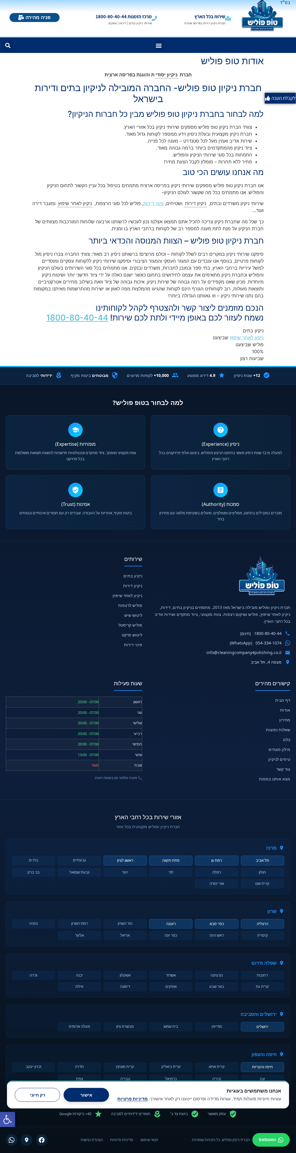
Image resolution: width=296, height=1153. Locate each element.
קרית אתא (217, 1066)
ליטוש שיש (133, 615)
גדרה (33, 975)
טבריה (125, 1078)
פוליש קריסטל (130, 625)
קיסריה (262, 935)
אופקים (171, 986)
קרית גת (262, 986)
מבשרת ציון (125, 1026)
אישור (86, 1095)
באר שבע (216, 986)
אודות (285, 710)
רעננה (171, 923)
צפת (79, 1078)
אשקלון (125, 975)
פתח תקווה (171, 860)
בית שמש (171, 1026)
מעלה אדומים (79, 1026)
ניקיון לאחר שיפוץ (247, 337)
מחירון (284, 720)
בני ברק (33, 872)
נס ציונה (216, 975)
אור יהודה (217, 883)
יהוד (125, 872)
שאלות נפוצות (278, 729)
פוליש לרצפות (130, 605)
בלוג (286, 739)
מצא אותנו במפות (274, 779)
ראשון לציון (125, 860)
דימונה (125, 986)
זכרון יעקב (33, 1066)
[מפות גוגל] (26, 1140)
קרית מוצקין (125, 1066)
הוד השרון (125, 923)
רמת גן (216, 860)
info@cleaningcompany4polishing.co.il (244, 652)
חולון (262, 872)
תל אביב (262, 860)
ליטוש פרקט (132, 635)
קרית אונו (262, 883)
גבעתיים (79, 860)
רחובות (262, 975)
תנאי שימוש (149, 1139)
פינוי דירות (153, 203)
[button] (7, 1119)
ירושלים (262, 1026)
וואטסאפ (267, 1139)
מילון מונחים (279, 749)
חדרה (79, 1066)
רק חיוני (37, 1095)
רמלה (216, 872)
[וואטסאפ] (11, 1140)
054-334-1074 (269, 643)
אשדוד (171, 975)
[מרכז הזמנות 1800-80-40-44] (154, 18)
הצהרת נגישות (92, 1139)
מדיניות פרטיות (121, 1139)
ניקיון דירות (132, 585)
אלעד (79, 935)
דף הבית (282, 700)
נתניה (33, 923)
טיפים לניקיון (279, 759)
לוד (171, 872)
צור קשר (283, 769)
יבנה (79, 975)
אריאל (125, 935)
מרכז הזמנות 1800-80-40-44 (124, 16)
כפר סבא (217, 923)
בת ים (33, 860)
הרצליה (262, 923)
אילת (79, 986)
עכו (262, 1078)
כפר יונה (170, 935)
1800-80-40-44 (77, 318)
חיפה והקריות (262, 1066)
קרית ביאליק (171, 1066)
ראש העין (217, 935)
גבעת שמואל (79, 872)
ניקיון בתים (132, 576)
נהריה (216, 1078)
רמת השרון (79, 923)
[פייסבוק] (41, 1140)
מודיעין (217, 1026)
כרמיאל (171, 1078)
